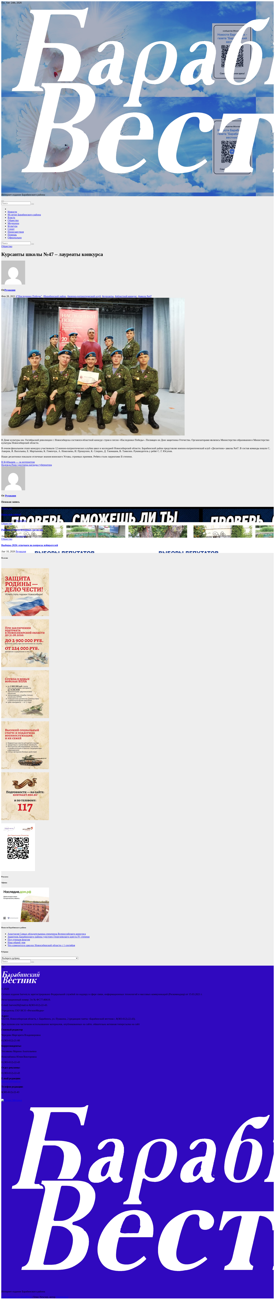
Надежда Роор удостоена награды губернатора (26, 465)
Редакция (9, 290)
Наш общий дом (16, 942)
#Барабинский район (54, 296)
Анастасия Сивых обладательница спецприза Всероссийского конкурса (47, 933)
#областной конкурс (126, 296)
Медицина (13, 223)
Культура (12, 226)
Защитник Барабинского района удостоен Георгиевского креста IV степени (49, 936)
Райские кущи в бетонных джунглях (22, 529)
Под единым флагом (19, 939)
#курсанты (108, 296)
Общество (13, 220)
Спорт (11, 229)
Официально (15, 237)
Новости (12, 211)
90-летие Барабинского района (24, 214)
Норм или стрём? (11, 514)
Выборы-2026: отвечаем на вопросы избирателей (29, 545)
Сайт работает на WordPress (16, 1297)
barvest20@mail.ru (10, 1081)
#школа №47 (145, 296)
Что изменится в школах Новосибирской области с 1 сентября (41, 945)
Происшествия (16, 231)
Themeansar (62, 1297)
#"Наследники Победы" (29, 296)
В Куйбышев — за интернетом (18, 462)
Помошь (12, 234)
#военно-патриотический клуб (84, 296)
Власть (11, 217)
